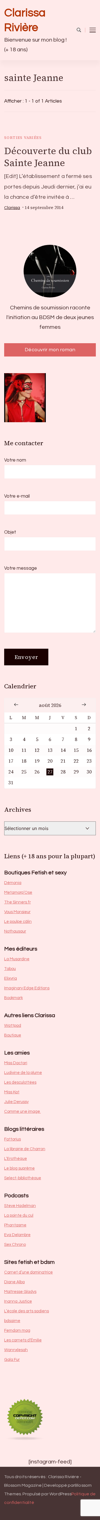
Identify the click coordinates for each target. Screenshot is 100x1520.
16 (89, 750)
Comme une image (22, 1111)
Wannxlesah (16, 1350)
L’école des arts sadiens (26, 1311)
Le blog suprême (19, 1168)
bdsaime (12, 1321)
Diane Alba (14, 1282)
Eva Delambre (17, 1235)
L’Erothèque (15, 1159)
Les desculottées (20, 1082)
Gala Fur (12, 1360)
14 (63, 750)
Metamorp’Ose (18, 892)
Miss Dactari (15, 1063)
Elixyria (10, 978)
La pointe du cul (18, 1215)
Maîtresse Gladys (20, 1292)
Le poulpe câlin (18, 922)
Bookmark (13, 998)
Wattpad (12, 1025)
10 (10, 750)
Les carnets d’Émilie (23, 1340)
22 (76, 761)
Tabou (10, 969)
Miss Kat (11, 1092)
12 (36, 750)
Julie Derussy (16, 1102)
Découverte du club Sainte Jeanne (48, 156)
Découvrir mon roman (50, 349)
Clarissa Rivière (25, 20)
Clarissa (12, 207)
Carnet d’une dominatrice (28, 1272)
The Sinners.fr (17, 902)
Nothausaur (15, 931)
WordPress (60, 1494)
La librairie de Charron (24, 1149)
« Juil (16, 704)
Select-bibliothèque (22, 1178)
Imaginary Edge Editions (26, 988)
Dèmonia (12, 883)
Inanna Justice (18, 1301)
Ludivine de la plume (23, 1073)
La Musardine (16, 959)
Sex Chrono (15, 1245)
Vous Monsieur (17, 912)
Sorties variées (23, 137)
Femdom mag (17, 1330)
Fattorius (12, 1139)
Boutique (12, 1035)
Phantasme (15, 1225)
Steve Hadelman (20, 1206)
